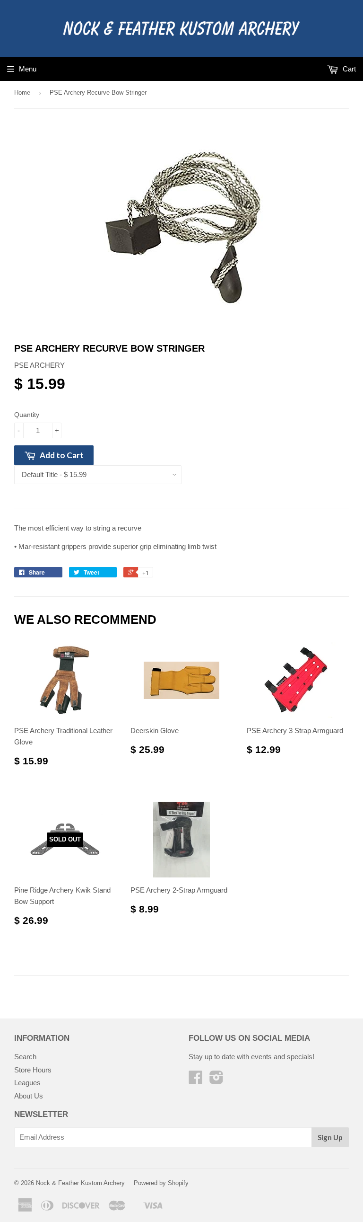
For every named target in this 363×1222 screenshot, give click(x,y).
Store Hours (33, 1070)
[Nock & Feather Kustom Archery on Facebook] (196, 1080)
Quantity (26, 414)
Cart (348, 69)
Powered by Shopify (161, 1183)
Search (25, 1057)
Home (22, 92)
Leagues (27, 1083)
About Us (28, 1096)
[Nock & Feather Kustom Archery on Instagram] (216, 1080)
